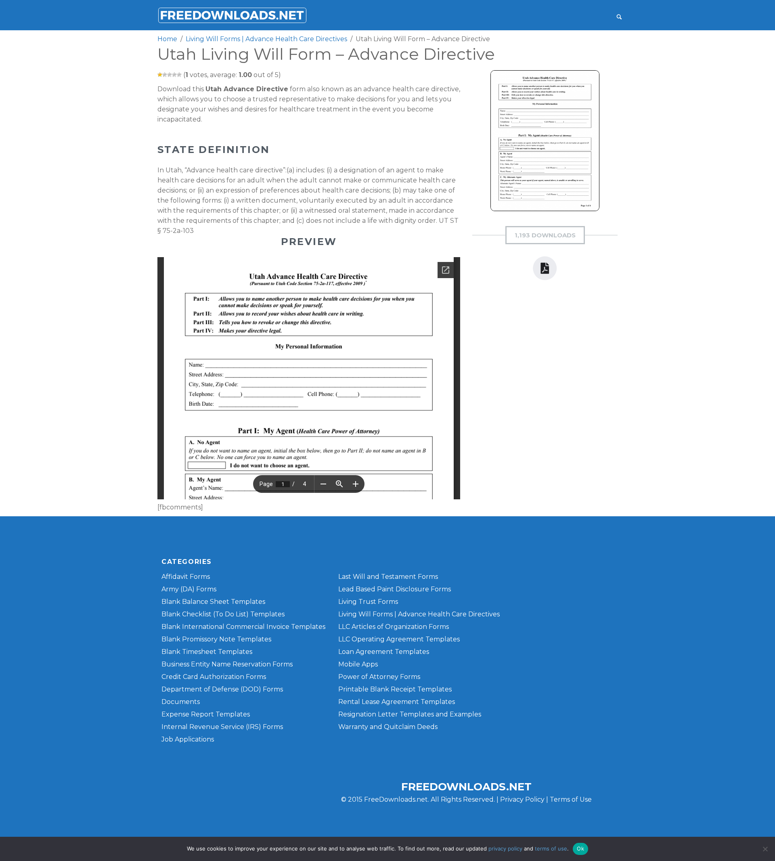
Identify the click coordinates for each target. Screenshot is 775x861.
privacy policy (505, 848)
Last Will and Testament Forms (388, 576)
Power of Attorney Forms (379, 677)
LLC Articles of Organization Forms (393, 627)
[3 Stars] (169, 74)
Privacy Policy (522, 799)
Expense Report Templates (205, 714)
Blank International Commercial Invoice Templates (243, 627)
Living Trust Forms (368, 601)
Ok (580, 848)
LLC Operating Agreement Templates (399, 639)
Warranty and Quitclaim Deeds (388, 727)
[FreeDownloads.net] (232, 15)
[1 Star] (159, 74)
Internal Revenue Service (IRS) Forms (222, 727)
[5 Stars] (179, 74)
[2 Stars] (164, 74)
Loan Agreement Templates (383, 652)
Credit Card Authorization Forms (213, 677)
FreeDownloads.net (466, 786)
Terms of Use (571, 799)
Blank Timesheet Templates (206, 652)
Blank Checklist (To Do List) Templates (223, 614)
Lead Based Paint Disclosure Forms (394, 589)
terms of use (551, 848)
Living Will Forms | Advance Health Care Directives (419, 614)
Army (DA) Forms (188, 589)
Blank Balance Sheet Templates (213, 601)
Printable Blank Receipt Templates (395, 689)
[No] (765, 849)
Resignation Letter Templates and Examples (409, 714)
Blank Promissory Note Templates (216, 639)
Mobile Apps (358, 664)
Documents (180, 702)
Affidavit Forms (185, 576)
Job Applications (187, 739)
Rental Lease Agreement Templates (396, 702)
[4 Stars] (174, 74)
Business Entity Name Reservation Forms (227, 664)
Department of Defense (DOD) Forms (222, 689)
